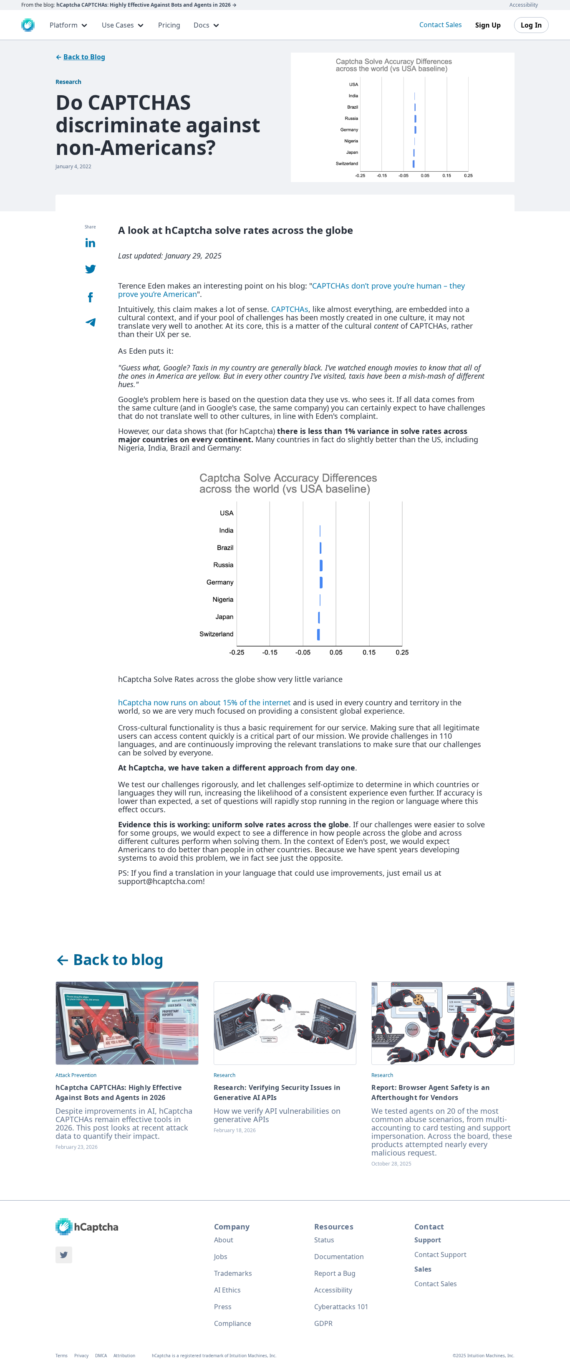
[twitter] (63, 1255)
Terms (61, 1355)
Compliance (232, 1323)
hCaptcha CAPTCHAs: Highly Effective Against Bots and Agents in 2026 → (146, 5)
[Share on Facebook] (90, 298)
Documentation (339, 1256)
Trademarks (233, 1273)
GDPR (323, 1323)
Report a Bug (335, 1273)
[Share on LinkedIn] (90, 243)
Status (324, 1240)
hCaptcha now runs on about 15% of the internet (204, 702)
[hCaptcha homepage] (28, 25)
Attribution (124, 1355)
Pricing (169, 25)
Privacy (81, 1355)
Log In (531, 25)
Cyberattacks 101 (341, 1307)
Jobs (220, 1256)
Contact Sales (440, 24)
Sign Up (488, 25)
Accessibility (523, 5)
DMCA (101, 1355)
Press (223, 1307)
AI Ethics (227, 1290)
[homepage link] (86, 1226)
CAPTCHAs (289, 309)
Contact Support (440, 1254)
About (223, 1240)
